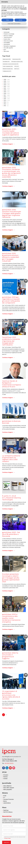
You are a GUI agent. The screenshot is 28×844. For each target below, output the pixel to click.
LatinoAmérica (7, 803)
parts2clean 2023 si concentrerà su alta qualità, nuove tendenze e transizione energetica (11, 618)
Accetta (20, 20)
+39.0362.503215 (8, 763)
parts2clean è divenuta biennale (11, 422)
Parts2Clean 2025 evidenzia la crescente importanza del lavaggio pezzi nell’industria (11, 341)
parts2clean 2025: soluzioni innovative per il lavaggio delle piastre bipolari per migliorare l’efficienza (11, 213)
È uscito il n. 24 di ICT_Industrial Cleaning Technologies (11, 498)
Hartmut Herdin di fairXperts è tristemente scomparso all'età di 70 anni (11, 384)
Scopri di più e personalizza (14, 23)
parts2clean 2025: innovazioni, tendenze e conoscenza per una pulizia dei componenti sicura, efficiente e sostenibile (11, 172)
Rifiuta (7, 20)
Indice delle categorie (8, 787)
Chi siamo (5, 775)
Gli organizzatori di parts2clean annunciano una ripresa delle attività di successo (11, 695)
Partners (5, 776)
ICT (4, 797)
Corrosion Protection (8, 799)
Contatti (5, 778)
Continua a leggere (7, 144)
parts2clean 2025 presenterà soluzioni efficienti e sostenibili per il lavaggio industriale (10, 257)
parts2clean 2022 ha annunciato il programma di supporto (10, 656)
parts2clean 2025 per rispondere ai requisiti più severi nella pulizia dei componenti (11, 300)
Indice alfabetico (7, 785)
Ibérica (5, 801)
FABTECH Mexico (7, 812)
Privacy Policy (7, 838)
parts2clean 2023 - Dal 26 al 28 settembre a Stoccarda (11, 534)
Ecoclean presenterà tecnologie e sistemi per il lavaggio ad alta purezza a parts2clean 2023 (11, 578)
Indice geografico (7, 789)
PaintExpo (6, 810)
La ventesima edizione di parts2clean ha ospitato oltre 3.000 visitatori (11, 458)
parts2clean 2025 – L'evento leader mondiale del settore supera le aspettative (10, 132)
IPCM (4, 795)
